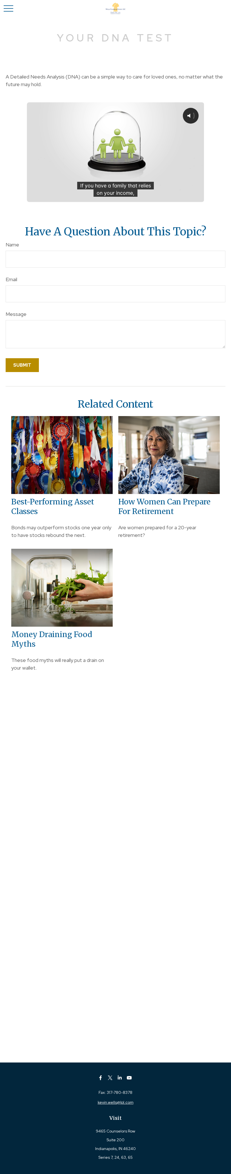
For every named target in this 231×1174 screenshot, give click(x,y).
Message (16, 314)
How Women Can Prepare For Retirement (164, 506)
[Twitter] (110, 1077)
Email (11, 279)
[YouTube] (129, 1077)
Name (12, 244)
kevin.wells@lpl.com (116, 1102)
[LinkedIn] (120, 1077)
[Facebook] (101, 1077)
